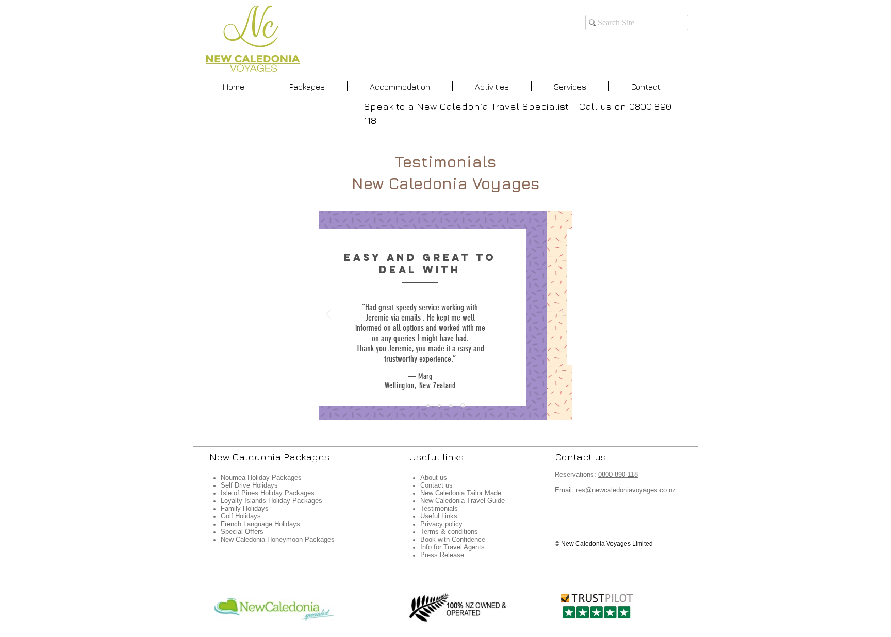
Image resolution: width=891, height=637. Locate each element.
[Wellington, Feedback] (450, 405)
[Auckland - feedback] (428, 405)
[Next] (562, 315)
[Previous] (328, 315)
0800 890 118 (618, 474)
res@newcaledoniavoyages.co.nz (626, 490)
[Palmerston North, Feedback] (462, 405)
